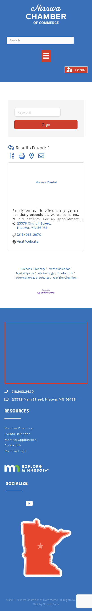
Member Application (20, 440)
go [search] (48, 124)
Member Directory (18, 428)
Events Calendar (59, 269)
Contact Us (65, 273)
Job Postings (45, 273)
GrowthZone (51, 604)
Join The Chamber (64, 277)
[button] (11, 148)
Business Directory (32, 269)
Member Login (15, 451)
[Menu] (45, 56)
